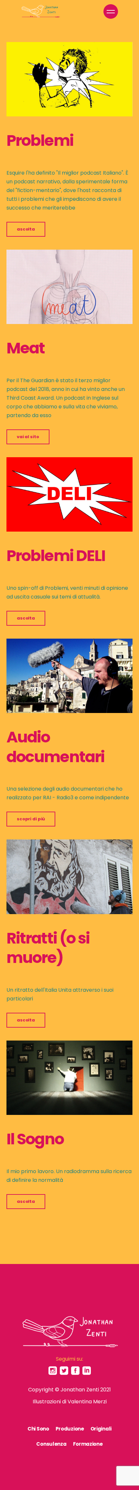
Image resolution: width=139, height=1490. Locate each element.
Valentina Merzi (87, 1401)
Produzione (70, 1428)
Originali (101, 1428)
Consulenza (51, 1444)
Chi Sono (38, 1428)
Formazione (88, 1444)
